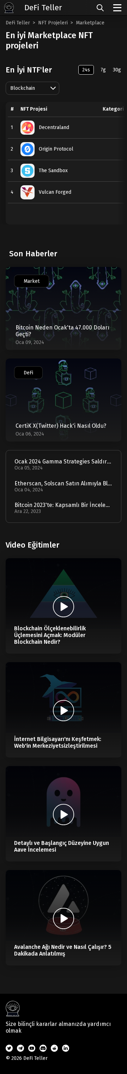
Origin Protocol (56, 149)
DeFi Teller (18, 23)
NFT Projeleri (53, 23)
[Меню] (117, 7)
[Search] (100, 7)
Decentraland (54, 127)
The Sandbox (53, 171)
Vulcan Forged (55, 192)
